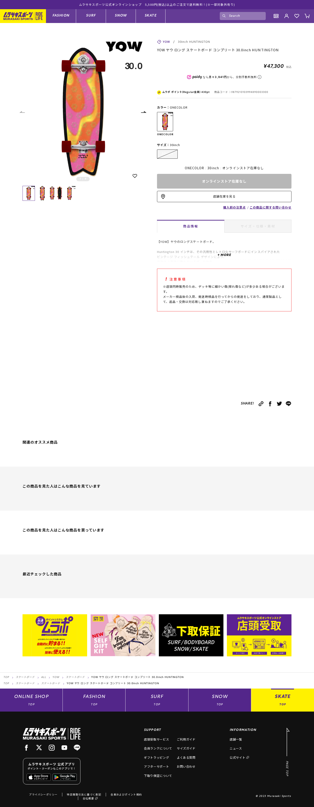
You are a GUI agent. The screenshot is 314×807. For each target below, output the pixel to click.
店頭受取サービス (156, 739)
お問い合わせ (186, 766)
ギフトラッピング (156, 757)
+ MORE (224, 255)
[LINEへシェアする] (288, 404)
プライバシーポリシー (43, 794)
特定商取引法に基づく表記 (84, 794)
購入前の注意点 (234, 207)
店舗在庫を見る (224, 196)
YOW (55, 677)
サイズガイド (186, 748)
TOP (6, 677)
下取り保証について (158, 775)
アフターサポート (156, 766)
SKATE (151, 15)
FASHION (61, 15)
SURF (91, 15)
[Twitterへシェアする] (279, 404)
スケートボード (25, 677)
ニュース (236, 748)
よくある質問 (186, 757)
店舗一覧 (236, 739)
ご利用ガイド (186, 739)
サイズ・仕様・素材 (258, 226)
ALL (43, 677)
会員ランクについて (158, 748)
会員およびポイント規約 (126, 794)
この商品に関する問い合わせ (271, 207)
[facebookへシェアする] (270, 404)
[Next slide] (143, 112)
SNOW (121, 15)
